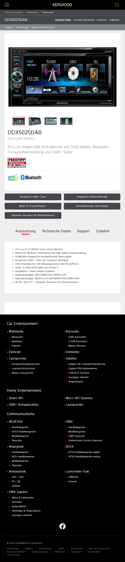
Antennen (17, 502)
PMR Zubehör (18, 492)
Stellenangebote (40, 551)
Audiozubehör (19, 506)
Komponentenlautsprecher (26, 364)
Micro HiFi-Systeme (79, 398)
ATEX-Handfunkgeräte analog (84, 456)
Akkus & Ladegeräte (23, 497)
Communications (20, 414)
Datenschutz (94, 551)
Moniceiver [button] (48, 12)
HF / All (16, 481)
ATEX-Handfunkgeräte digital (84, 452)
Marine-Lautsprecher (23, 373)
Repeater (17, 440)
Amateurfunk (17, 471)
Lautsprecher (18, 358)
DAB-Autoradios (77, 337)
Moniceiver (17, 337)
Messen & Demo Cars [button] (43, 27)
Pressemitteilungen (16, 551)
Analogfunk (16, 447)
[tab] (25, 233)
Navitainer (17, 341)
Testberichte (76, 548)
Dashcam (15, 352)
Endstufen (72, 352)
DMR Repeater (76, 436)
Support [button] (9, 27)
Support (102, 20)
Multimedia (32, 12)
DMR (69, 422)
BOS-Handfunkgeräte (23, 456)
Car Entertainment (14, 12)
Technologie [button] (22, 27)
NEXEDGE (16, 422)
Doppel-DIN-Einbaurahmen (82, 368)
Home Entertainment (24, 390)
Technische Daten (84, 20)
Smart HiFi (16, 398)
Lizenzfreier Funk (77, 471)
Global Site (59, 551)
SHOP (61, 548)
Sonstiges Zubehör (78, 377)
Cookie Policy (13, 555)
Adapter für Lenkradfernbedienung (86, 364)
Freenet (72, 481)
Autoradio (72, 331)
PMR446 (73, 477)
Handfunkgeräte (20, 427)
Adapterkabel (75, 381)
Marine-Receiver (77, 346)
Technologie (13, 548)
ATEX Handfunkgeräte (24, 431)
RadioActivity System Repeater (85, 440)
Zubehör (114, 20)
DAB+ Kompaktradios (23, 405)
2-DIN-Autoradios (77, 341)
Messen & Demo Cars (100, 548)
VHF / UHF (18, 477)
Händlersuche (45, 548)
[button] (7, 5)
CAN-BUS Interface (78, 373)
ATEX (69, 447)
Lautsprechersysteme (23, 368)
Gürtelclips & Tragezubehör (26, 511)
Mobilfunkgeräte (20, 436)
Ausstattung (63, 20)
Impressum (76, 551)
